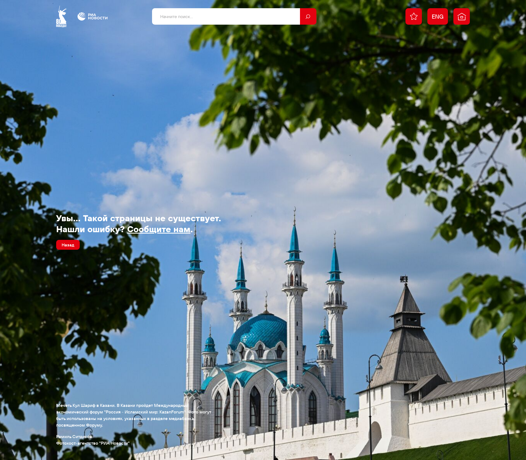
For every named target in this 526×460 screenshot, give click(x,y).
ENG (438, 16)
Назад (68, 245)
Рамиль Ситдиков (74, 436)
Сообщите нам (158, 228)
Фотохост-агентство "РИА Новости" (93, 443)
